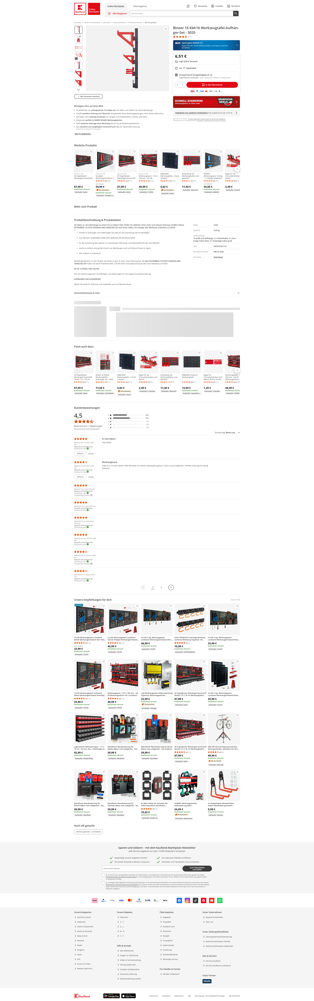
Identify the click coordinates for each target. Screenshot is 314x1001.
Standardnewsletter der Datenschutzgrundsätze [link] (121, 877)
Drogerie (80, 950)
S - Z (122, 936)
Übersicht (124, 917)
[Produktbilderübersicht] (78, 58)
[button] (128, 415)
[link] (140, 6)
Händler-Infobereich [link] (171, 974)
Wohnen (80, 940)
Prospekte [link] (167, 922)
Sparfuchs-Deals (84, 917)
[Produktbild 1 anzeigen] (78, 30)
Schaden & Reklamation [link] (130, 969)
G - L (122, 926)
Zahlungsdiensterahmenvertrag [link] (219, 937)
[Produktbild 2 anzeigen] (78, 39)
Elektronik (81, 922)
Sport (79, 954)
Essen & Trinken (84, 964)
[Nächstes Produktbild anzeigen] (78, 90)
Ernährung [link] (167, 950)
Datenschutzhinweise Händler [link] (218, 941)
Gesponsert (77, 174)
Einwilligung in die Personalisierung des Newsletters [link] (122, 884)
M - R (122, 931)
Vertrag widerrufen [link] (128, 965)
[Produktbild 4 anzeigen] (78, 56)
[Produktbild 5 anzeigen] (78, 65)
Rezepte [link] (166, 936)
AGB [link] (189, 996)
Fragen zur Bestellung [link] (129, 955)
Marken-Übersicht (84, 968)
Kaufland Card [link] (169, 926)
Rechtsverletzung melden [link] (130, 979)
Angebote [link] (167, 917)
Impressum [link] (153, 996)
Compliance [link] (166, 996)
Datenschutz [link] (179, 996)
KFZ (78, 959)
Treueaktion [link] (168, 940)
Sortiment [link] (167, 931)
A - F (122, 922)
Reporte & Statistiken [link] (214, 917)
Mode (79, 945)
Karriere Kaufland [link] (213, 961)
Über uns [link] (209, 922)
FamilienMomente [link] (170, 954)
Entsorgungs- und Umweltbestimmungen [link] (210, 996)
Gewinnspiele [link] (168, 945)
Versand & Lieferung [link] (128, 974)
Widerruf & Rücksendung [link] (130, 960)
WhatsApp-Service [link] (170, 959)
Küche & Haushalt (84, 931)
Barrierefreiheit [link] (234, 996)
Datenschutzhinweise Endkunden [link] (219, 946)
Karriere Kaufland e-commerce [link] (218, 965)
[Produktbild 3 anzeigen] (78, 47)
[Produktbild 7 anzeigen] (78, 83)
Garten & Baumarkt (85, 926)
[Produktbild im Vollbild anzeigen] (127, 58)
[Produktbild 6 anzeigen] (78, 74)
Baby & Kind (82, 936)
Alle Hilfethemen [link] (127, 951)
